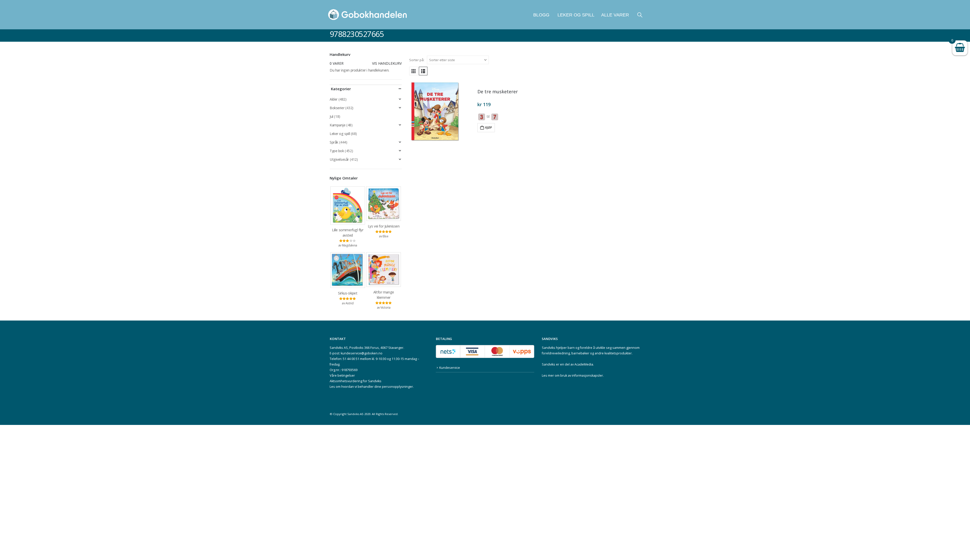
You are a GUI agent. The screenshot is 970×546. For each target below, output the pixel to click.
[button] (640, 15)
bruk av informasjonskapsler (581, 375)
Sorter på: (416, 60)
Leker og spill (575, 14)
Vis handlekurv (387, 63)
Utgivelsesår (339, 159)
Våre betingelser (342, 375)
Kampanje (338, 125)
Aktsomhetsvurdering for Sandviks (355, 381)
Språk (334, 142)
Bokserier (337, 107)
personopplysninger (397, 386)
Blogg (541, 14)
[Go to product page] (441, 111)
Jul (331, 116)
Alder (333, 99)
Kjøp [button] (488, 127)
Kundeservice (449, 368)
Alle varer (615, 14)
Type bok (337, 150)
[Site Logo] (367, 14)
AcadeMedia (583, 364)
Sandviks (548, 348)
